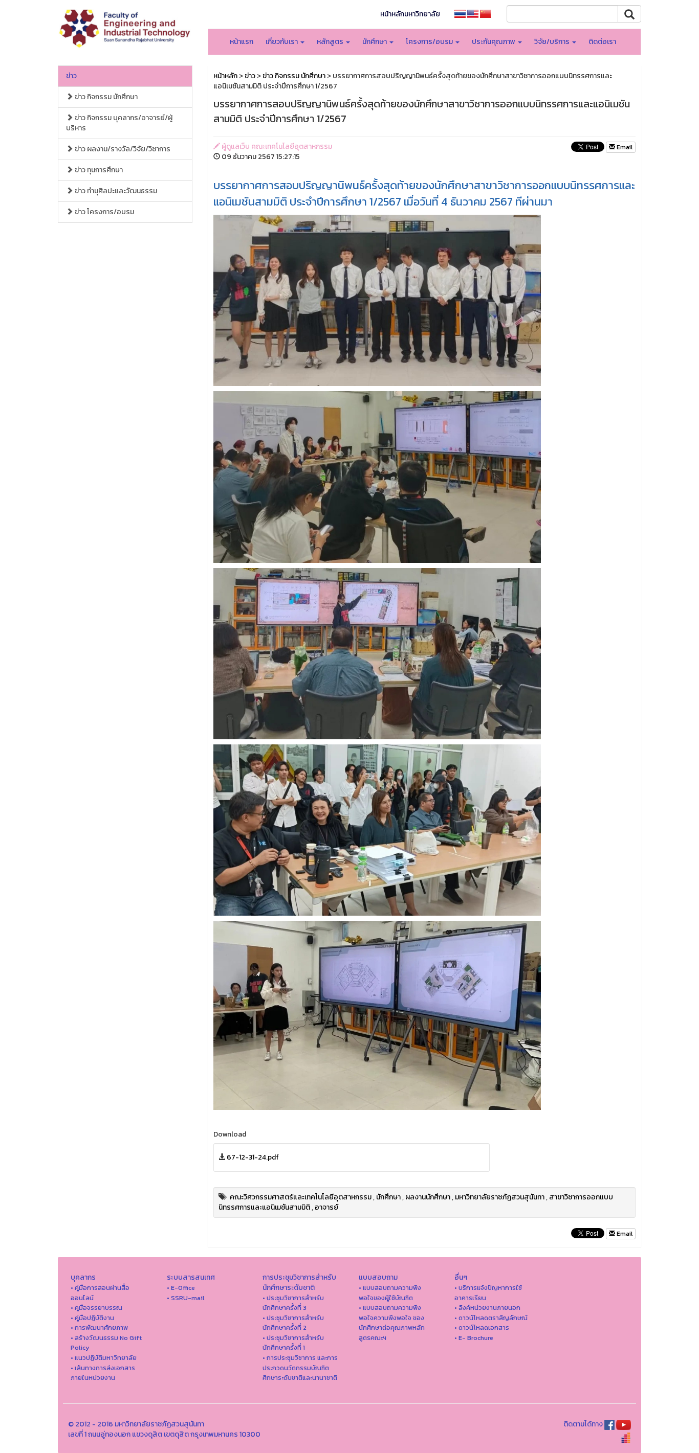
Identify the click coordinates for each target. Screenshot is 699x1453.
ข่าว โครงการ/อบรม (103, 212)
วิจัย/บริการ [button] (552, 41)
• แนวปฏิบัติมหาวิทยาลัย (104, 1358)
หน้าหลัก (225, 76)
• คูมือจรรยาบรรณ (96, 1307)
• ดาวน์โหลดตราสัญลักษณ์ (491, 1318)
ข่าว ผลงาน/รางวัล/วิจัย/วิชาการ (121, 149)
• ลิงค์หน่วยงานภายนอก (487, 1307)
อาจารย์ (326, 1207)
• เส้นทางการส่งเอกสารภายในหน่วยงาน (103, 1373)
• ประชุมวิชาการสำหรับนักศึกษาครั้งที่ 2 (293, 1323)
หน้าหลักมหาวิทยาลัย (410, 14)
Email (623, 147)
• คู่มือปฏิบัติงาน (92, 1318)
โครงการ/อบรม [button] (430, 41)
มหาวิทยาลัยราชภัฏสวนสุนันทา (499, 1197)
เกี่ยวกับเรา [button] (282, 41)
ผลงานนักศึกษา (427, 1197)
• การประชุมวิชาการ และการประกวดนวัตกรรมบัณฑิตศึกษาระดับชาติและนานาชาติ (300, 1367)
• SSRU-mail (185, 1298)
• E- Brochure (473, 1338)
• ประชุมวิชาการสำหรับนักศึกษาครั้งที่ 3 (293, 1303)
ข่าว (71, 76)
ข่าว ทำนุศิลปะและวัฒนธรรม (115, 191)
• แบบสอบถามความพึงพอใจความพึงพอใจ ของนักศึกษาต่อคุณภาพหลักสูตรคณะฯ (392, 1323)
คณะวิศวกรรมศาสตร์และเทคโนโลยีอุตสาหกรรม (301, 1197)
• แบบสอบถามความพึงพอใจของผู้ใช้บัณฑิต (390, 1293)
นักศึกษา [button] (375, 41)
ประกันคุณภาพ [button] (494, 41)
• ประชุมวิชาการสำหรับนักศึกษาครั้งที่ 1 (293, 1343)
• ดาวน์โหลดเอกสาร (481, 1327)
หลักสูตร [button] (331, 41)
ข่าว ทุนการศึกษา (98, 170)
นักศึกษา (388, 1197)
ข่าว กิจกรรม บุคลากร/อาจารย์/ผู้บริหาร (119, 122)
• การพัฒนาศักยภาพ (99, 1327)
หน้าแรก (241, 41)
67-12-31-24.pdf (253, 1157)
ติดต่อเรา (602, 41)
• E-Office (181, 1287)
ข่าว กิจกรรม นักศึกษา (105, 97)
